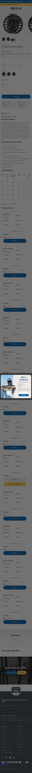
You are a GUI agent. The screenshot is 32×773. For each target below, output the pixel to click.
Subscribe (24, 395)
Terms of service (19, 390)
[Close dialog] (30, 375)
